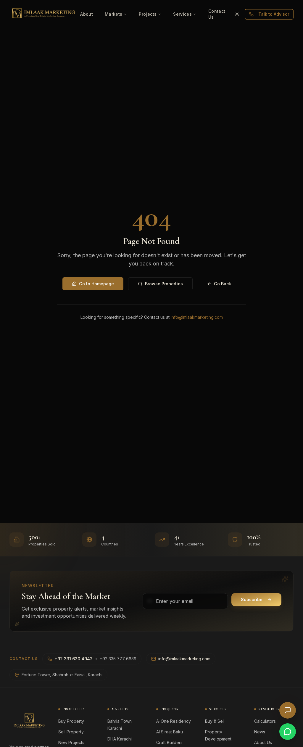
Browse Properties (164, 283)
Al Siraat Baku (169, 731)
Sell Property (71, 731)
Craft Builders (169, 742)
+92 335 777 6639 (118, 658)
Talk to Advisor (273, 14)
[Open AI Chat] (287, 710)
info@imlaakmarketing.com (197, 317)
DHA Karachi (119, 738)
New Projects (71, 742)
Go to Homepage (96, 283)
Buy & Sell (215, 721)
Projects (148, 14)
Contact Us (216, 14)
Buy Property (71, 721)
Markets (113, 14)
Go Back (222, 283)
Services (182, 14)
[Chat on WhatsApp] (287, 731)
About (86, 14)
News (259, 731)
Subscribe (251, 599)
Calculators (265, 721)
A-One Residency (173, 721)
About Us (263, 742)
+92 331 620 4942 (73, 658)
